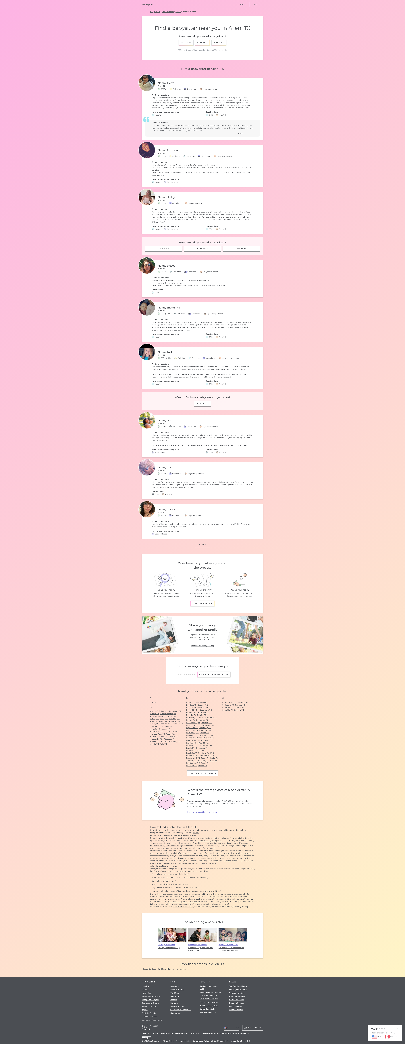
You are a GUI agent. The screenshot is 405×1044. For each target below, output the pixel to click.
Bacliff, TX (190, 702)
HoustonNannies (236, 1003)
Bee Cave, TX (203, 713)
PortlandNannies (236, 1000)
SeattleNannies (236, 1010)
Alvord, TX (163, 721)
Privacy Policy (168, 1041)
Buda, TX (214, 758)
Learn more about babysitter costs (202, 812)
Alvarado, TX (174, 719)
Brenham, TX (191, 743)
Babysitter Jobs (149, 969)
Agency (145, 1010)
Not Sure (219, 43)
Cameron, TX (240, 705)
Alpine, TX (154, 719)
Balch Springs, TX (203, 702)
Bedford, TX (191, 713)
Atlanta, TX (165, 742)
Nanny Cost (175, 1013)
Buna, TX (213, 761)
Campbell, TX (228, 708)
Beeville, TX (191, 715)
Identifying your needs (197, 945)
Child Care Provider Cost (180, 1010)
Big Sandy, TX (192, 728)
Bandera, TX (191, 705)
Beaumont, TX (205, 710)
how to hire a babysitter (183, 907)
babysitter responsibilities (160, 904)
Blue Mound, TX (203, 730)
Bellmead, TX (191, 718)
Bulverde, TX (203, 761)
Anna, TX (166, 729)
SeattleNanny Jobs (208, 1012)
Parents (145, 990)
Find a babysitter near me (202, 773)
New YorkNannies (237, 996)
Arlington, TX (165, 737)
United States (168, 12)
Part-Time (202, 43)
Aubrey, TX (175, 742)
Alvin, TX (153, 721)
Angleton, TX (155, 729)
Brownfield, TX (207, 753)
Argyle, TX (154, 737)
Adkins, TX (176, 711)
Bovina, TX (190, 738)
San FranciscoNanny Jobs (208, 987)
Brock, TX (190, 748)
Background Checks (150, 1003)
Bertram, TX (206, 723)
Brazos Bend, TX (204, 740)
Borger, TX (212, 735)
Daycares (174, 1003)
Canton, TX (239, 708)
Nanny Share (147, 993)
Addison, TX (166, 711)
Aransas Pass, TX (157, 734)
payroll (196, 833)
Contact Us (146, 1029)
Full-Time (186, 43)
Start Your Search (202, 603)
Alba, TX (153, 716)
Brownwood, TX (193, 758)
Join (256, 4)
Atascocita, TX (156, 739)
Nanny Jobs (181, 969)
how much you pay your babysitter (202, 863)
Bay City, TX (191, 708)
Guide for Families (149, 1013)
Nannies (170, 969)
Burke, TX (205, 763)
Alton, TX (164, 719)
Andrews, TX (167, 726)
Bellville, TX (212, 718)
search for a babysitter (178, 838)
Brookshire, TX (202, 748)
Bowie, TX (200, 738)
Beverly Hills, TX (193, 725)
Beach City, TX (192, 710)
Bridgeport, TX (206, 745)
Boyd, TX (210, 738)
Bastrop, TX (203, 705)
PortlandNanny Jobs (209, 1002)
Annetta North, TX (158, 731)
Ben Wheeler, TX (193, 723)
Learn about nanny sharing (202, 646)
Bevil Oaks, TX (207, 725)
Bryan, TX (205, 758)
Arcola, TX (170, 734)
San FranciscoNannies (238, 986)
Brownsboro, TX (193, 756)
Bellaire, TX (202, 715)
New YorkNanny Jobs (209, 999)
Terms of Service (183, 1041)
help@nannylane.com (241, 1033)
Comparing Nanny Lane (152, 1020)
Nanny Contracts (149, 1006)
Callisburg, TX (228, 705)
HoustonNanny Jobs (209, 1006)
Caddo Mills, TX (228, 702)
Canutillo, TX (227, 710)
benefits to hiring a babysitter (209, 841)
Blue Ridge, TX (192, 733)
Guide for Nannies (149, 1017)
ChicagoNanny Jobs (208, 995)
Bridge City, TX (192, 745)
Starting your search (166, 945)
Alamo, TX (154, 714)
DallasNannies (235, 1006)
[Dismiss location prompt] (398, 1028)
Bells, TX (202, 718)
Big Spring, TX (205, 728)
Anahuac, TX (165, 724)
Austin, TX (154, 744)
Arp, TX (175, 737)
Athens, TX (154, 742)
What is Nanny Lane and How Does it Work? (200, 949)
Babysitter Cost (177, 1006)
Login (241, 4)
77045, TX (154, 702)
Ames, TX (154, 724)
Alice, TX (171, 716)
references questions (226, 894)
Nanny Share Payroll (150, 1000)
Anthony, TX (172, 731)
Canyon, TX (239, 710)
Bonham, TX (191, 735)
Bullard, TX (191, 761)
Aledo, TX (162, 716)
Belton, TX (190, 720)
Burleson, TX (191, 766)
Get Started (202, 404)
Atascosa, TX (169, 739)
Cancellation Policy (201, 1041)
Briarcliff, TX (203, 743)
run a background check (236, 897)
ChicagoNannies (236, 993)
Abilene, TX (155, 711)
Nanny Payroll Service (151, 996)
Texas (178, 12)
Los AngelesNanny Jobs (210, 992)
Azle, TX (163, 744)
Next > (202, 545)
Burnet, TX (202, 766)
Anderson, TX (177, 724)
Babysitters (155, 12)
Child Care (161, 969)
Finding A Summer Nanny (169, 948)
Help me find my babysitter (213, 674)
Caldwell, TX (242, 702)
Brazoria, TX (191, 740)
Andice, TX (155, 726)
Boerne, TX (204, 733)
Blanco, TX (190, 730)
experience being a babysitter (175, 874)
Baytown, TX (202, 708)
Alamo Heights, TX (168, 714)
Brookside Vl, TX (193, 753)
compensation (181, 904)
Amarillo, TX (174, 721)
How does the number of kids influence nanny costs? (231, 949)
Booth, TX (202, 735)
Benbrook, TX (202, 720)
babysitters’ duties (189, 853)
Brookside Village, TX (195, 751)
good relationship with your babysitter (184, 902)
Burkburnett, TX (193, 763)
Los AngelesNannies (238, 990)
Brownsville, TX (207, 756)
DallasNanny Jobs (207, 1009)
